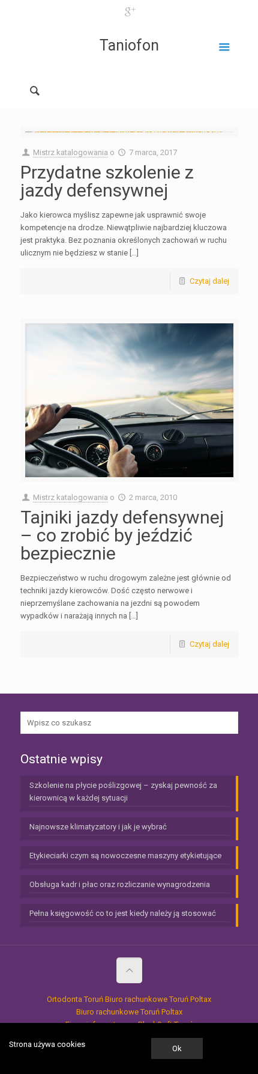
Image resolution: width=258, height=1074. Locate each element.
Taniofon (129, 45)
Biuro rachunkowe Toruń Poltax (158, 999)
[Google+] (129, 12)
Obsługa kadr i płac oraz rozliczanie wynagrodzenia (119, 884)
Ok (177, 1048)
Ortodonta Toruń (75, 999)
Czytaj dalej (209, 280)
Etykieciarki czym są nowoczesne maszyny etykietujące (125, 855)
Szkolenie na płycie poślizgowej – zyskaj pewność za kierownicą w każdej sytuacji (123, 791)
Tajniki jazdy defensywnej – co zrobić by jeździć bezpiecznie (122, 535)
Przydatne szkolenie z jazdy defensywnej (107, 181)
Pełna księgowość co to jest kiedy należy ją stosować (122, 913)
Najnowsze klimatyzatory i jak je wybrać (98, 826)
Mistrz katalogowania (70, 152)
